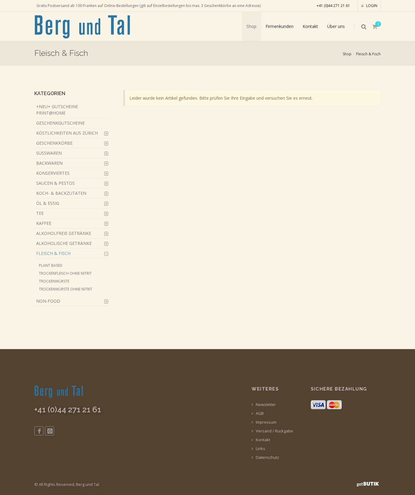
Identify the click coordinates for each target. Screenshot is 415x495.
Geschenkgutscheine (60, 123)
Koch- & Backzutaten (61, 193)
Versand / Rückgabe (274, 431)
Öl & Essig (47, 203)
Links (260, 448)
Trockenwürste (54, 281)
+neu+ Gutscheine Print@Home (57, 110)
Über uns (336, 26)
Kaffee (43, 223)
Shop (251, 26)
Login (371, 5)
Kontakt (310, 26)
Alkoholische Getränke (64, 243)
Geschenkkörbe (54, 143)
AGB (259, 413)
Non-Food (48, 301)
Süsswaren (49, 153)
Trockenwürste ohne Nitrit (65, 289)
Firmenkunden (279, 26)
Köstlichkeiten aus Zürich (67, 133)
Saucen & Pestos (55, 183)
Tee (40, 213)
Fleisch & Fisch (368, 54)
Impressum (265, 422)
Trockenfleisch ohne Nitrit (65, 273)
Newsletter (265, 404)
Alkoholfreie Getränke (63, 233)
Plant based (50, 265)
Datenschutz (267, 457)
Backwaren (49, 163)
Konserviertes (53, 173)
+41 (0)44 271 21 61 (333, 5)
